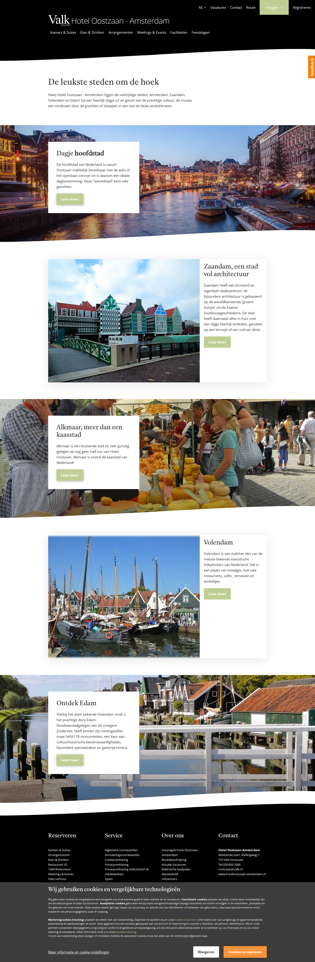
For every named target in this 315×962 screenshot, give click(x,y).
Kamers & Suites (63, 32)
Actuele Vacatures (174, 864)
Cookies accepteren (245, 952)
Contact (236, 7)
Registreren (302, 7)
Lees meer (70, 199)
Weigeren (206, 952)
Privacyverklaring (116, 864)
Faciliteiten (178, 32)
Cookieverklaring (126, 931)
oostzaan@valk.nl (230, 869)
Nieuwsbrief (170, 874)
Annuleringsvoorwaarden (122, 855)
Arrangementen (120, 32)
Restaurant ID (57, 864)
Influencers (169, 879)
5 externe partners (186, 919)
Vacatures (218, 7)
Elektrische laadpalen (176, 869)
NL (201, 7)
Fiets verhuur (57, 879)
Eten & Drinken (92, 32)
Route (251, 7)
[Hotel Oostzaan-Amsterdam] (108, 26)
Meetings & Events (151, 32)
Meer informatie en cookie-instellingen (78, 952)
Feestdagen (201, 32)
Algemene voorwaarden (121, 850)
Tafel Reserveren (59, 869)
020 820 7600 (232, 864)
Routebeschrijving (174, 860)
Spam (109, 879)
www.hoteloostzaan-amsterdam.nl (242, 874)
